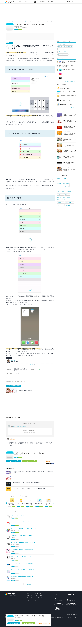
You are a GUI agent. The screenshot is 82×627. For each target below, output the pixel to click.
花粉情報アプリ (60, 202)
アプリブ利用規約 (67, 614)
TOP (6, 21)
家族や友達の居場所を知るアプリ (63, 199)
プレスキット (37, 600)
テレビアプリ (59, 186)
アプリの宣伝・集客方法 (39, 595)
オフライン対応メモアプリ (63, 54)
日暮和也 (13, 360)
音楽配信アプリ (66, 183)
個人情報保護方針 (74, 614)
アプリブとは (28, 593)
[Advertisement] (30, 406)
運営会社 (27, 600)
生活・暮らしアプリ (11, 21)
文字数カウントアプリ (62, 51)
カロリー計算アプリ (61, 191)
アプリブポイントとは (29, 595)
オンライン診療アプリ (69, 202)
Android (20, 29)
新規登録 (68, 1)
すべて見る (73, 107)
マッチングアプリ (60, 205)
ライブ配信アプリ (67, 189)
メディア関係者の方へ (38, 597)
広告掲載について (38, 593)
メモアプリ (19, 21)
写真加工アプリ (60, 181)
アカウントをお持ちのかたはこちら (19, 426)
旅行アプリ (66, 178)
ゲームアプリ (67, 181)
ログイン (75, 1)
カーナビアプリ (60, 194)
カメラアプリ (66, 186)
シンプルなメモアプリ (26, 21)
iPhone (16, 29)
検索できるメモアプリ (68, 46)
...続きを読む (31, 364)
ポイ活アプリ (59, 189)
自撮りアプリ (67, 194)
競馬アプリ (68, 205)
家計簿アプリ (59, 178)
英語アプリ (59, 183)
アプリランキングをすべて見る (69, 81)
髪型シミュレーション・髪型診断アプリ (64, 197)
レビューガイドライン (29, 597)
